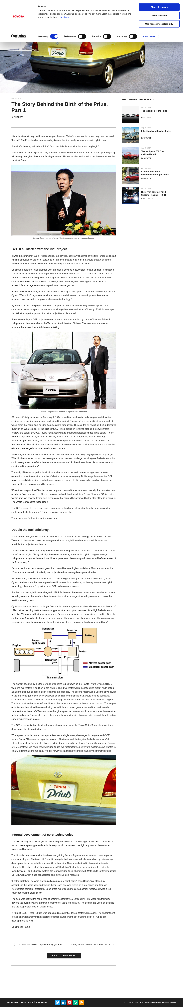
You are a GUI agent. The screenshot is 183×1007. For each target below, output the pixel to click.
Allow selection (159, 15)
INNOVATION (146, 138)
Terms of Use (12, 1002)
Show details (148, 36)
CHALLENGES (17, 117)
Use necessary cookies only (159, 24)
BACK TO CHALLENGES (63, 955)
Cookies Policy (42, 1002)
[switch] (82, 36)
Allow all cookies (159, 7)
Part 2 (27, 927)
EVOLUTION (146, 118)
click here (64, 17)
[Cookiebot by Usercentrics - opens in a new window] (18, 36)
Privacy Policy (27, 1002)
